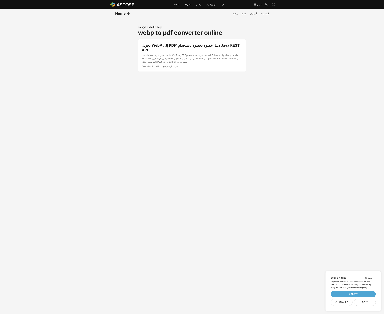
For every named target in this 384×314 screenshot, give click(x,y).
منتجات (177, 4)
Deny (365, 302)
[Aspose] (122, 4)
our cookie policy (360, 288)
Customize (341, 302)
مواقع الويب (211, 4)
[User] (266, 4)
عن (223, 4)
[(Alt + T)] (128, 13)
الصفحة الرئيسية (146, 26)
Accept (353, 294)
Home (120, 13)
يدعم (198, 4)
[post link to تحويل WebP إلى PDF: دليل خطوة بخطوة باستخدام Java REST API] (192, 55)
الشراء (188, 4)
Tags (159, 26)
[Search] (274, 4)
